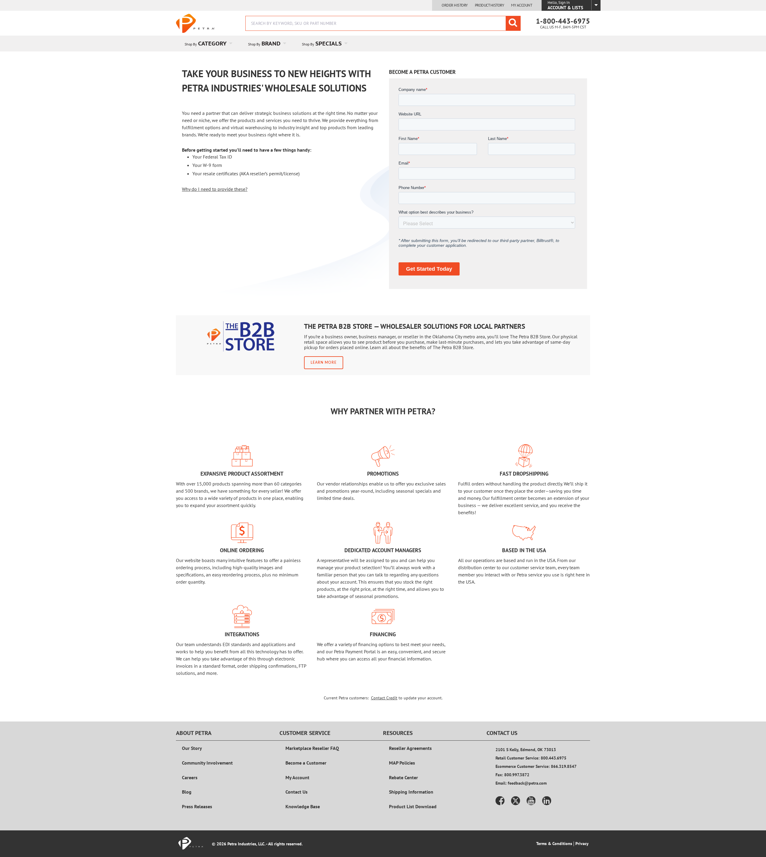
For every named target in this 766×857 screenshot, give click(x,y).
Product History (489, 5)
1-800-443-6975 (563, 21)
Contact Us (296, 792)
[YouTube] (531, 800)
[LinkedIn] (546, 800)
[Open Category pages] (234, 43)
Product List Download (413, 806)
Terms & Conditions (554, 843)
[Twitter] (515, 800)
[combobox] (383, 23)
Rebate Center (403, 777)
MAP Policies (402, 763)
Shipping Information (411, 792)
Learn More (324, 362)
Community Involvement (207, 763)
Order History (455, 5)
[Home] (195, 23)
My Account (521, 5)
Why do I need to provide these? (214, 189)
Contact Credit (384, 698)
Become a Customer (305, 763)
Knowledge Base (302, 806)
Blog (187, 792)
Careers (189, 777)
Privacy (582, 843)
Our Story (192, 748)
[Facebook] (500, 800)
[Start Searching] (513, 23)
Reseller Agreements (410, 748)
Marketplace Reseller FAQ (312, 748)
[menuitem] (207, 43)
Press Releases (197, 806)
